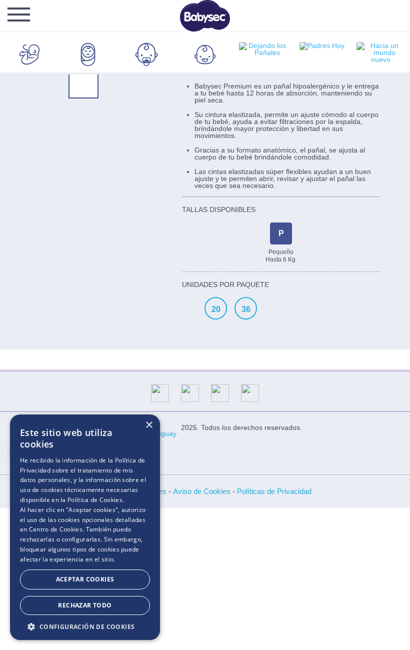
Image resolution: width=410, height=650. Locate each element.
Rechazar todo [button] (85, 605)
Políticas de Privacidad (274, 491)
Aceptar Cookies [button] (85, 579)
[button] (85, 626)
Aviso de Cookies (201, 491)
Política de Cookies (95, 500)
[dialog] (85, 527)
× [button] (148, 425)
